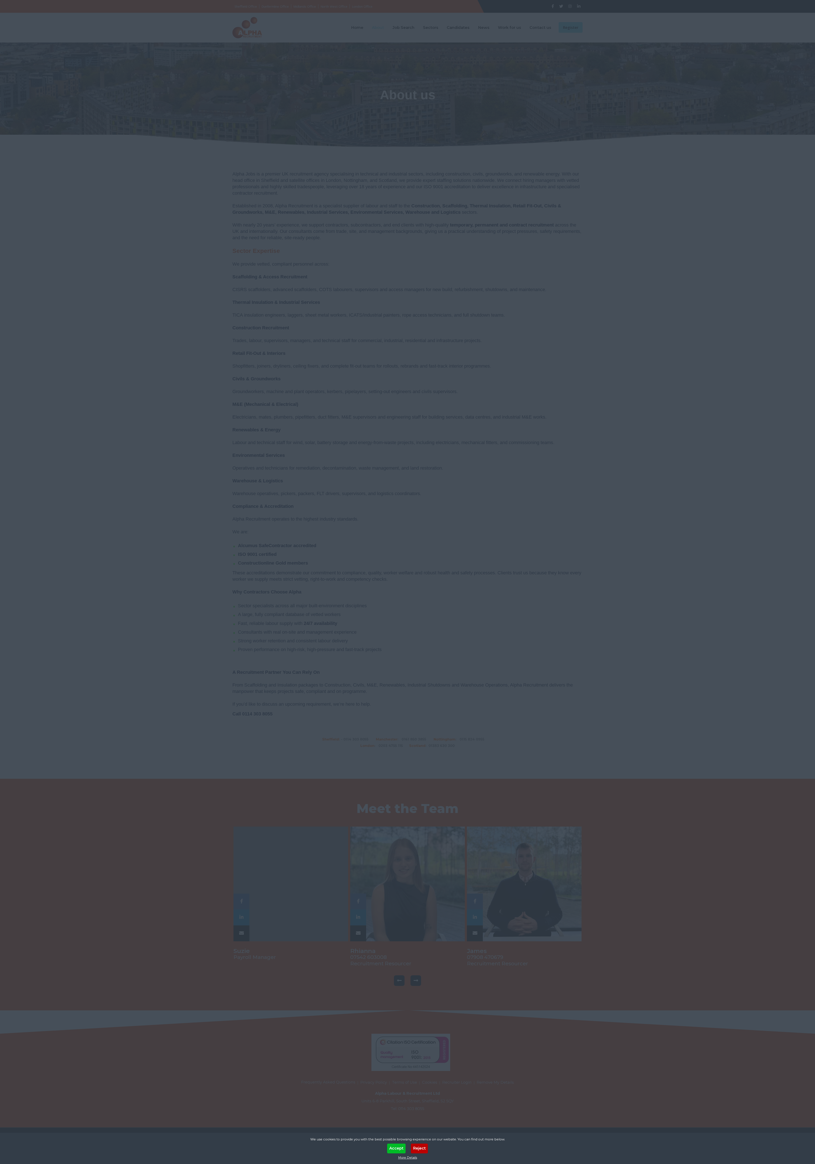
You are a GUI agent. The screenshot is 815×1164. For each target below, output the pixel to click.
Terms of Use (404, 1082)
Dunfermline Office (275, 6)
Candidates (458, 27)
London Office (362, 6)
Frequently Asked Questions (328, 1082)
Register (570, 27)
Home (357, 27)
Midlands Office (304, 6)
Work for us (509, 27)
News (483, 27)
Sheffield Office (246, 6)
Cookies (429, 1082)
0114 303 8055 (411, 1108)
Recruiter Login (457, 1082)
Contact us (540, 27)
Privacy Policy (373, 1082)
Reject (419, 1148)
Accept (396, 1148)
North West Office (333, 6)
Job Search (403, 27)
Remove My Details (495, 1082)
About (378, 27)
